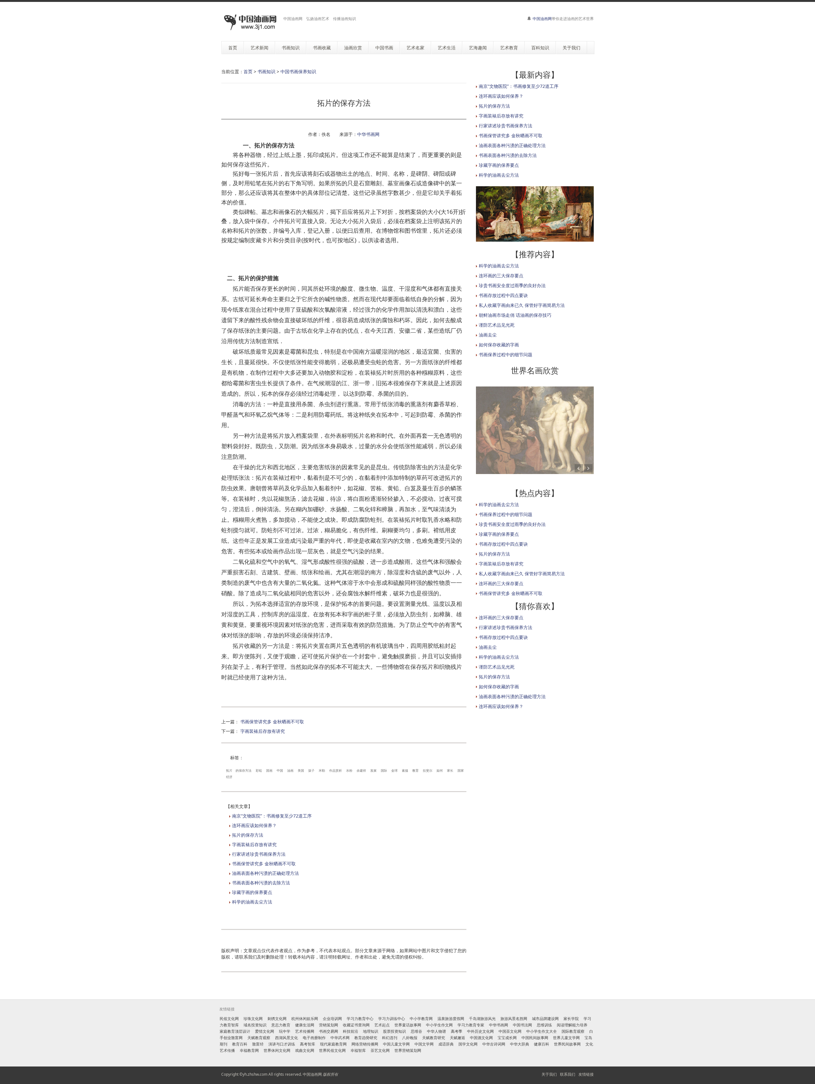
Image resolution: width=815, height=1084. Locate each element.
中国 (280, 770)
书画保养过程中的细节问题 (505, 354)
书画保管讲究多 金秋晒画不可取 (272, 722)
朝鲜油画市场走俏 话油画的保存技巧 (515, 315)
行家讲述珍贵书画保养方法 (259, 854)
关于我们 (549, 1074)
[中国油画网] (250, 22)
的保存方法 (244, 770)
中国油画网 (542, 18)
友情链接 (586, 1074)
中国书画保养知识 (298, 71)
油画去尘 (488, 335)
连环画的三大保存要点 (501, 276)
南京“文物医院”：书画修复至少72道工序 (272, 816)
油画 (290, 770)
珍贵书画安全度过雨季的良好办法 (512, 285)
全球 (394, 770)
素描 (405, 770)
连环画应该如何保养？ (254, 825)
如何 (439, 770)
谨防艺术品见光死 (496, 325)
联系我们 (567, 1074)
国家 (460, 770)
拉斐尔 (427, 770)
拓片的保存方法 (247, 835)
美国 (301, 770)
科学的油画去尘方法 (252, 902)
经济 (229, 777)
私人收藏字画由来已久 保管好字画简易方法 (522, 305)
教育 (415, 770)
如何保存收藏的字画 (499, 345)
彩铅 (259, 770)
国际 (384, 770)
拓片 (229, 770)
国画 (269, 770)
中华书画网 (368, 134)
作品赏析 (335, 770)
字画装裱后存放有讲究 (262, 731)
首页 (248, 71)
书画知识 (266, 71)
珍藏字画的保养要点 (252, 892)
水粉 (349, 770)
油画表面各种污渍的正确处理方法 (265, 873)
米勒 (322, 770)
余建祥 (361, 770)
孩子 (311, 770)
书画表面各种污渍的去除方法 (261, 883)
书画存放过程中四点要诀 (503, 295)
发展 (373, 770)
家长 (450, 770)
